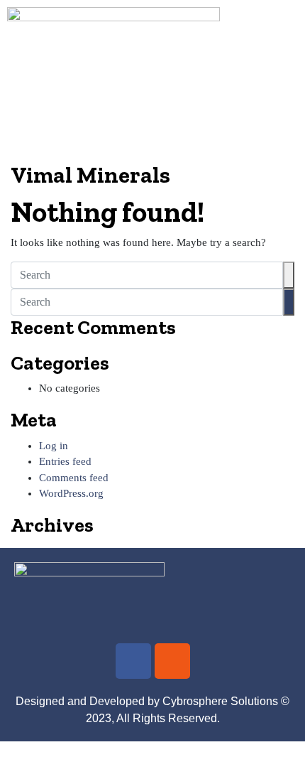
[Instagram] (172, 661)
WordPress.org (71, 493)
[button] (152, 141)
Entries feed (65, 461)
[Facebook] (133, 661)
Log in (53, 445)
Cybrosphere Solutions (220, 701)
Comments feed (74, 477)
